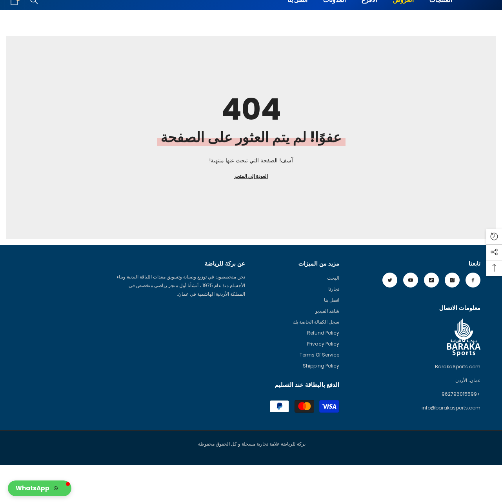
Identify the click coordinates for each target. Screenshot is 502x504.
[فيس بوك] (473, 280)
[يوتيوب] (410, 280)
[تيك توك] (431, 280)
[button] (39, 488)
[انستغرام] (452, 280)
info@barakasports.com (451, 407)
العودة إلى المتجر (251, 176)
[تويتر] (389, 280)
